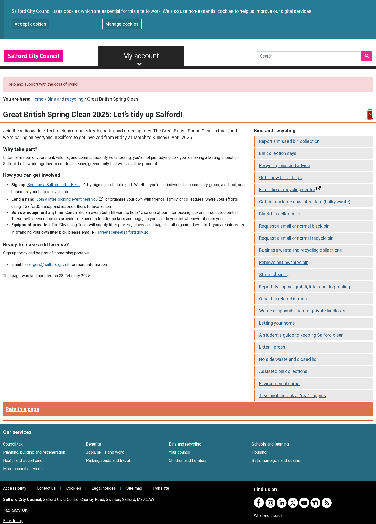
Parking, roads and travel (108, 460)
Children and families (187, 460)
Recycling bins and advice (284, 165)
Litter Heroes (272, 347)
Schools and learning (270, 444)
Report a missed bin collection (289, 141)
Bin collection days (277, 153)
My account (141, 56)
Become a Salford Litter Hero (53, 184)
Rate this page (22, 409)
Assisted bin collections (283, 371)
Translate (161, 488)
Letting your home (277, 323)
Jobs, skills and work (105, 452)
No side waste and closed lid (287, 359)
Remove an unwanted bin (283, 262)
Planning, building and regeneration (34, 452)
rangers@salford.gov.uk (48, 264)
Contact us (46, 488)
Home (37, 99)
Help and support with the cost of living (42, 84)
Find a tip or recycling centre (287, 189)
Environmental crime (279, 383)
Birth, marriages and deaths (276, 460)
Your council (179, 452)
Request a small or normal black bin (294, 226)
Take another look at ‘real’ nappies (292, 395)
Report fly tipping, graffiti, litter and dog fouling (304, 286)
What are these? (268, 515)
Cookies (73, 488)
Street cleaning (274, 274)
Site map (134, 488)
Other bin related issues (283, 298)
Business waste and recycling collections (300, 250)
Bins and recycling (65, 99)
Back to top (13, 520)
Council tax (13, 444)
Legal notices (104, 488)
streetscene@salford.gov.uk (123, 232)
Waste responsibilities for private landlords (302, 310)
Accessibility (14, 488)
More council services (23, 468)
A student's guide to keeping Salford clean (301, 335)
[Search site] (366, 56)
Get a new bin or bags (280, 177)
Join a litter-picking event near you (67, 199)
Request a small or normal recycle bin (296, 238)
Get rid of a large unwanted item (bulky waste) (304, 201)
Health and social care (22, 460)
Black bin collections (279, 214)
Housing (259, 452)
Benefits (93, 444)
